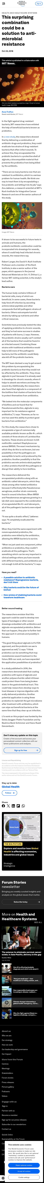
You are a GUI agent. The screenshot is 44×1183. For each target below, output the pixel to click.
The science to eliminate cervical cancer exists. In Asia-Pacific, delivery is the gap (21, 953)
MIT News (8, 63)
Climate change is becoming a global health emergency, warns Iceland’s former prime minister (25, 1003)
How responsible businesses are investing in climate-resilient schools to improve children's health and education (25, 993)
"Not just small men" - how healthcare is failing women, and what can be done (25, 980)
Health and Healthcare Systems (19, 13)
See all (38, 922)
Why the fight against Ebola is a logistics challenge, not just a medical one (25, 1015)
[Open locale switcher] (3, 1178)
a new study (9, 137)
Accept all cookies (24, 1171)
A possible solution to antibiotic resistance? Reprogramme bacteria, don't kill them (21, 579)
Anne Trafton (7, 112)
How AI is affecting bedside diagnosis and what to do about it (25, 968)
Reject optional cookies (24, 1165)
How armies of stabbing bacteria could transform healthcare (22, 596)
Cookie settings (24, 1177)
